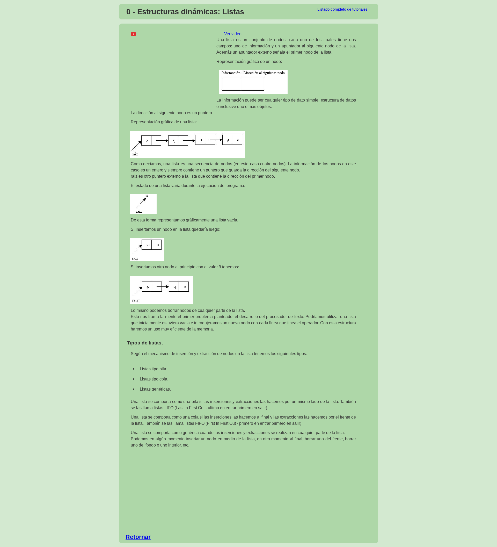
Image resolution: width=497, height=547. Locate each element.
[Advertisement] (171, 69)
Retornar (138, 537)
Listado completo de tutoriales (342, 9)
